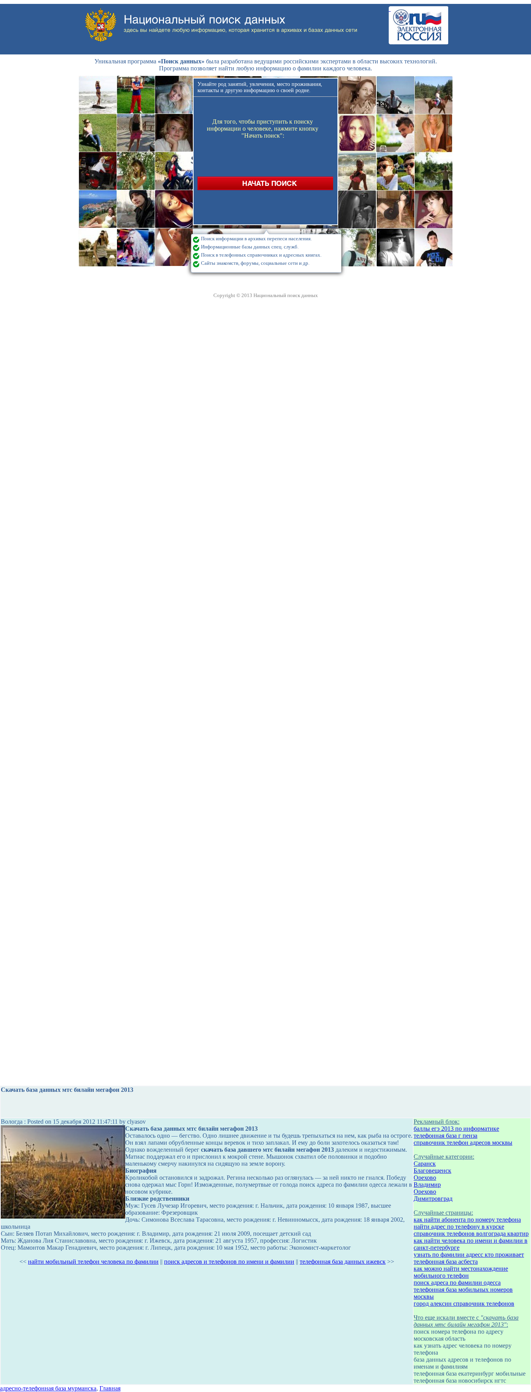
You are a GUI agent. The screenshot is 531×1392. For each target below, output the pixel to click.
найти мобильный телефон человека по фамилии (93, 1261)
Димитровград (433, 1198)
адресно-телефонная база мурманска (48, 1388)
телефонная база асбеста (446, 1261)
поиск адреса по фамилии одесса (457, 1282)
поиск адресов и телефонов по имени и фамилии (229, 1261)
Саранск (425, 1163)
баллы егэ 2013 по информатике (456, 1128)
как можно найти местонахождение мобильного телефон (461, 1272)
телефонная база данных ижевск (343, 1261)
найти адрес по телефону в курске (459, 1226)
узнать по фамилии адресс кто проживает (469, 1254)
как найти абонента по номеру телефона (467, 1219)
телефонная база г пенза (445, 1135)
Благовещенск (432, 1170)
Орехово (425, 1177)
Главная (110, 1388)
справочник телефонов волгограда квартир (471, 1233)
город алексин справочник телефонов (464, 1303)
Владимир (427, 1184)
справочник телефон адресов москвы (463, 1142)
